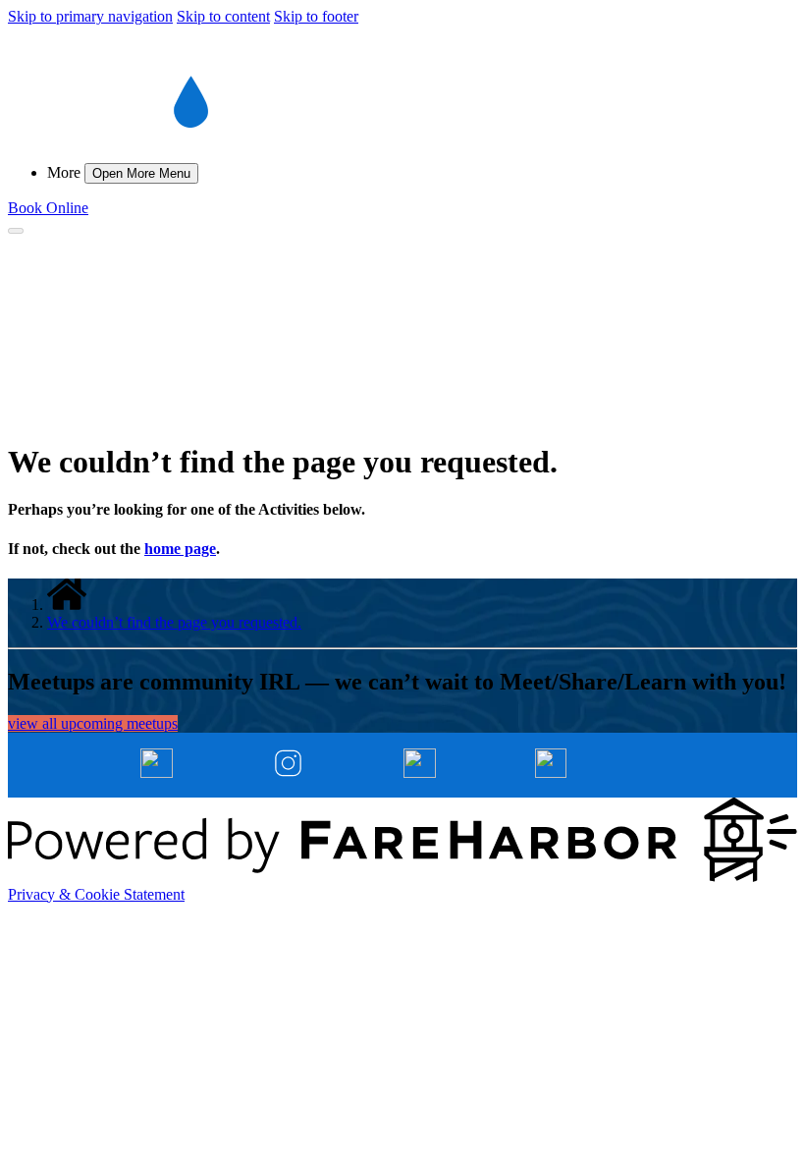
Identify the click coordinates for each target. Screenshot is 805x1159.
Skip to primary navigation (90, 16)
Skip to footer (316, 16)
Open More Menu (141, 173)
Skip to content (223, 16)
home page (180, 548)
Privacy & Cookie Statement (96, 894)
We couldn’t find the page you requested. (174, 622)
